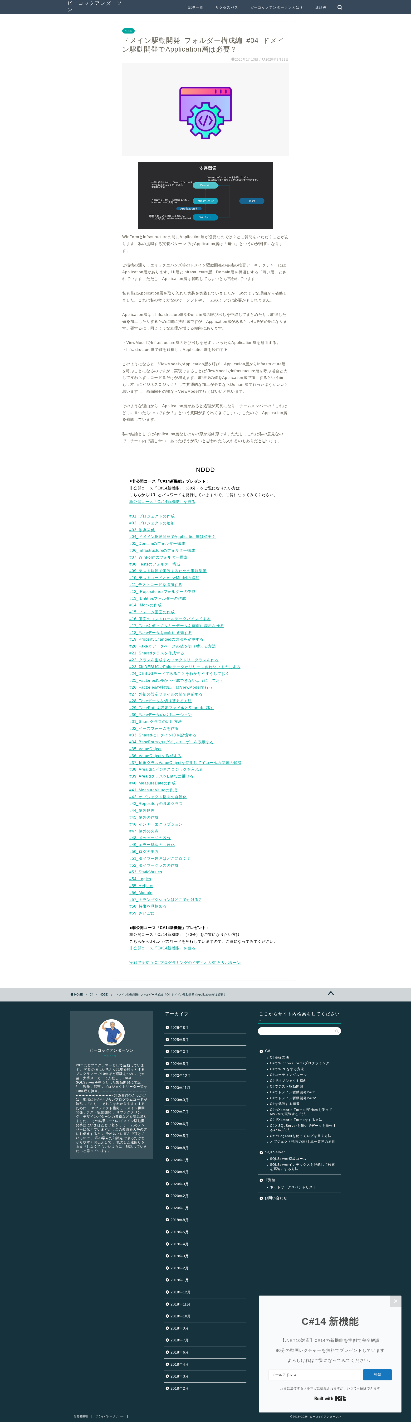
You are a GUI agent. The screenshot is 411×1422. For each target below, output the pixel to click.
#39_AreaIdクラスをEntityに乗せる (161, 776)
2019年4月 (180, 1244)
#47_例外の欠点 (144, 831)
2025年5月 (180, 1040)
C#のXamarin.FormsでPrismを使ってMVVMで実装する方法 (301, 1112)
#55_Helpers (141, 886)
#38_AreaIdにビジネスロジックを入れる (166, 769)
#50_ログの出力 (144, 852)
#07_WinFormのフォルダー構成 (158, 557)
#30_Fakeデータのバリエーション (160, 715)
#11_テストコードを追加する (155, 585)
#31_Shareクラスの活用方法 (155, 722)
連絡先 (321, 7)
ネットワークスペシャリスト (293, 1187)
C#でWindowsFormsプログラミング (299, 1063)
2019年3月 (180, 1256)
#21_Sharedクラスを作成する (156, 653)
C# (267, 1051)
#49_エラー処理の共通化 (152, 845)
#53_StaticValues (145, 872)
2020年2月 (180, 1196)
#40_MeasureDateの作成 (152, 783)
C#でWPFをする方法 (287, 1069)
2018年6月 (180, 1352)
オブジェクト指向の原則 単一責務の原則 (302, 1141)
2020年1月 (180, 1208)
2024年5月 (180, 1064)
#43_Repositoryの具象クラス (156, 804)
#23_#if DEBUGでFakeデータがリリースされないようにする (184, 667)
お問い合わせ (275, 1198)
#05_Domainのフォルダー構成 (157, 544)
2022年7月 (180, 1112)
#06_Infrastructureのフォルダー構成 (162, 550)
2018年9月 (180, 1328)
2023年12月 (181, 1076)
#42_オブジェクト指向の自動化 (158, 797)
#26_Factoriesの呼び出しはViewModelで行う (171, 687)
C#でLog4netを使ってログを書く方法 (301, 1136)
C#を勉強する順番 (285, 1104)
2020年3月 (180, 1184)
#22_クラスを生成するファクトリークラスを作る (174, 660)
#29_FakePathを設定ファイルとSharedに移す (171, 708)
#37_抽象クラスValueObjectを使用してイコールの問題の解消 (185, 763)
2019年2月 (180, 1268)
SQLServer (275, 1152)
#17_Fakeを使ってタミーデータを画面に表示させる (176, 626)
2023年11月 (181, 1088)
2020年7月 (180, 1160)
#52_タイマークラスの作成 (154, 865)
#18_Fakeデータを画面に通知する (160, 633)
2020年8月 (180, 1148)
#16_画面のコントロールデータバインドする (170, 619)
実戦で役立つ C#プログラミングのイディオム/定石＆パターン (185, 963)
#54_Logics (140, 879)
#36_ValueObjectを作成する (155, 756)
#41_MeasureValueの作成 (153, 790)
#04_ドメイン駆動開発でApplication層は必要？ (172, 537)
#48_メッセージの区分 (150, 838)
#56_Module (140, 893)
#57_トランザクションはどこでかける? (165, 900)
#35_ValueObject (145, 749)
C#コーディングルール (288, 1075)
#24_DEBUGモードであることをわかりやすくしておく (179, 674)
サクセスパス (226, 7)
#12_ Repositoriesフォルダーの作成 (162, 592)
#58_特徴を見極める (148, 906)
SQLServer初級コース (288, 1159)
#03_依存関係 (142, 530)
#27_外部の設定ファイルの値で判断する (166, 694)
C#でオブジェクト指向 (288, 1081)
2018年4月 (180, 1364)
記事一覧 (196, 7)
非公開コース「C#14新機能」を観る (162, 502)
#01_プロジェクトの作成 (152, 516)
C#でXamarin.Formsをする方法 (296, 1120)
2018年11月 (181, 1304)
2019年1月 (180, 1280)
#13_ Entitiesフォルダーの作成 (157, 598)
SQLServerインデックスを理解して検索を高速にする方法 (302, 1167)
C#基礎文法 (279, 1057)
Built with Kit (330, 1398)
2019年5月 (180, 1232)
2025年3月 (180, 1052)
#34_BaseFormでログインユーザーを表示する (171, 742)
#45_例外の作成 (144, 817)
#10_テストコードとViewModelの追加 (164, 578)
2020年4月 (180, 1172)
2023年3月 (180, 1100)
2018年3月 (180, 1376)
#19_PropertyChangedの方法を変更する (166, 639)
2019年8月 (180, 1220)
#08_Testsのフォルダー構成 (155, 564)
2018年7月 (180, 1340)
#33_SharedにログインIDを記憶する (162, 735)
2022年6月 (180, 1124)
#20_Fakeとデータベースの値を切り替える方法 (172, 646)
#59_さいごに (142, 913)
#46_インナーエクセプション (156, 824)
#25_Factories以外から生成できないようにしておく (176, 680)
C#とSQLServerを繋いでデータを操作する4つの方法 (303, 1128)
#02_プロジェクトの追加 (152, 523)
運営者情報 (81, 1416)
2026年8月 (180, 1027)
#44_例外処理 (142, 810)
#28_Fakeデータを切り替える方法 (160, 701)
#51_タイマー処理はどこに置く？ (160, 858)
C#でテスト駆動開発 (286, 1086)
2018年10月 (181, 1316)
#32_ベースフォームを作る (154, 728)
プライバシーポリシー (109, 1416)
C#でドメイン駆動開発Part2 (293, 1098)
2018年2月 (180, 1388)
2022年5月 (180, 1136)
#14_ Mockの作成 (145, 605)
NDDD (128, 30)
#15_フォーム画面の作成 (152, 612)
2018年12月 (181, 1292)
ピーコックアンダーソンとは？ (276, 7)
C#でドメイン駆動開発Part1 (293, 1092)
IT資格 (270, 1180)
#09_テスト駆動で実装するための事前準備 (168, 571)
